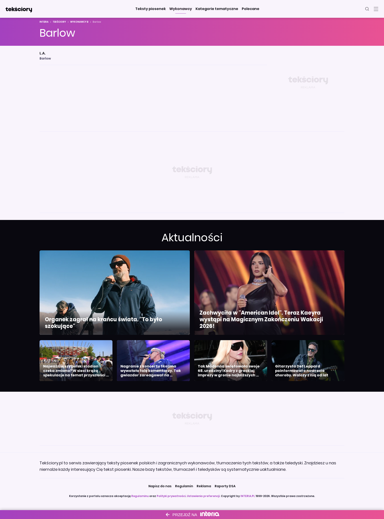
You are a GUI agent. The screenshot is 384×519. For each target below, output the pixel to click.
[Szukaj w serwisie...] (367, 9)
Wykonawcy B (79, 22)
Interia (44, 22)
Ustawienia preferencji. (203, 496)
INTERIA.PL (247, 496)
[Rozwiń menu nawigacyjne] (376, 9)
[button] (151, 9)
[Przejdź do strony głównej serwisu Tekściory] (18, 8)
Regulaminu (140, 496)
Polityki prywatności (171, 496)
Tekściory (59, 22)
